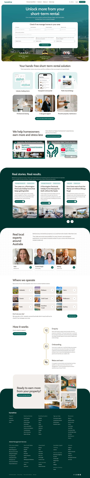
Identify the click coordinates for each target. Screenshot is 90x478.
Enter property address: (19, 32)
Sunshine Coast (41, 459)
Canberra (55, 449)
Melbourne (41, 428)
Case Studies (70, 426)
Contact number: (49, 27)
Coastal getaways (27, 430)
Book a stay (51, 2)
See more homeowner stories (53, 136)
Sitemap (34, 474)
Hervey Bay (41, 453)
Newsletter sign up (56, 424)
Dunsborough (55, 458)
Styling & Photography (13, 453)
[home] (8, 2)
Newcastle (26, 453)
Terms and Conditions (27, 474)
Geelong (69, 453)
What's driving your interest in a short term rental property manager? (65, 38)
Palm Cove (41, 455)
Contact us (11, 418)
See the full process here (19, 333)
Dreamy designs (27, 422)
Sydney (40, 434)
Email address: (33, 27)
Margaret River (56, 460)
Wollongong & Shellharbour (29, 459)
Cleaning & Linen (12, 459)
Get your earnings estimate (24, 395)
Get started (82, 2)
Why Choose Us (71, 436)
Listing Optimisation (12, 457)
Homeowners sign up (57, 418)
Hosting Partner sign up (57, 420)
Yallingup (55, 464)
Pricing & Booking (12, 455)
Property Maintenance (13, 463)
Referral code (63, 27)
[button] (31, 1)
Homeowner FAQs (71, 430)
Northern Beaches (27, 455)
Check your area (72, 316)
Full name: (17, 27)
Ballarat (69, 449)
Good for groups (27, 418)
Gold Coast (41, 426)
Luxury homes (26, 420)
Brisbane (40, 420)
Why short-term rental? (13, 451)
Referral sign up (56, 422)
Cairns (40, 422)
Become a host (71, 422)
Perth (40, 432)
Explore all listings (27, 434)
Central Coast (26, 447)
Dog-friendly (26, 424)
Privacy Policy (19, 474)
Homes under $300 (27, 426)
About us (69, 418)
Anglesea (70, 447)
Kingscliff (25, 449)
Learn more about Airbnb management (44, 118)
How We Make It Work (72, 432)
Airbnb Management (13, 449)
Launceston (26, 466)
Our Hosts (70, 434)
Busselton (55, 456)
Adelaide (40, 418)
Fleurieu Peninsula (42, 466)
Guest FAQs (70, 428)
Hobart (25, 464)
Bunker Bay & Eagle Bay (57, 454)
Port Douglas (41, 457)
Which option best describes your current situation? (24, 38)
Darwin (40, 424)
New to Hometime (27, 432)
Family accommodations (28, 428)
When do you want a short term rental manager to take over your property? (45, 38)
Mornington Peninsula (72, 457)
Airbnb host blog (71, 420)
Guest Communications (13, 461)
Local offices (11, 420)
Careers (69, 424)
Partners (69, 438)
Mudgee (40, 430)
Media (10, 422)
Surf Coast (70, 459)
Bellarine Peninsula (71, 451)
